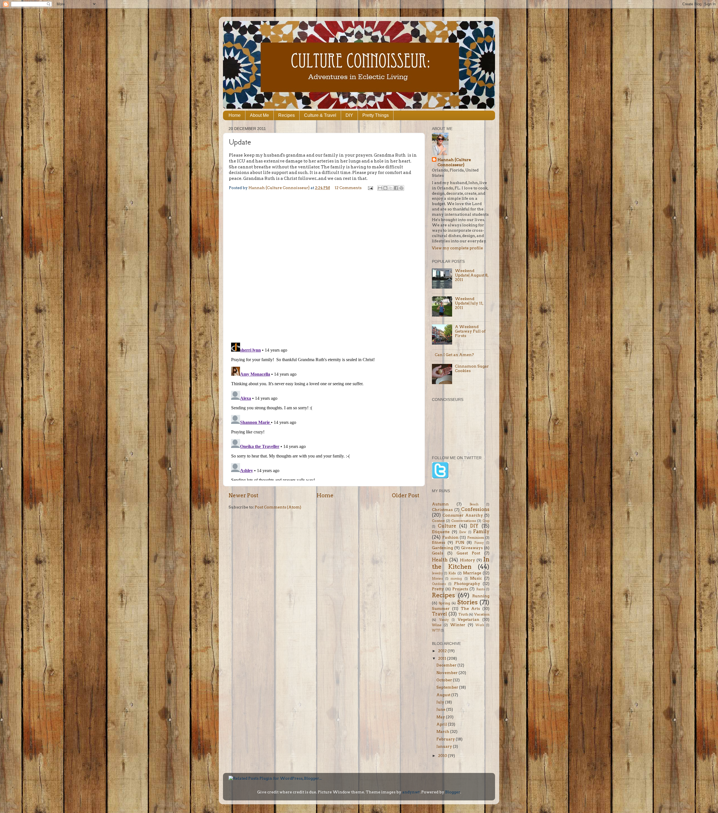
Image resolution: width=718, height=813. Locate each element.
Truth (463, 614)
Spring (444, 603)
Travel (439, 614)
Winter (457, 624)
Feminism (475, 537)
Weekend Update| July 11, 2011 (469, 303)
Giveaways (472, 547)
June (441, 709)
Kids (452, 573)
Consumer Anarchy (463, 515)
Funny (479, 543)
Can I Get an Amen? (454, 354)
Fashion (450, 537)
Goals (437, 553)
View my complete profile (457, 248)
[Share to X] (390, 188)
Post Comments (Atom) (278, 507)
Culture (447, 526)
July (440, 702)
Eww (462, 532)
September (447, 687)
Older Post (405, 495)
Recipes (286, 115)
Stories (467, 602)
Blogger (452, 792)
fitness (438, 542)
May (441, 717)
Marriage (472, 573)
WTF (436, 630)
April (442, 724)
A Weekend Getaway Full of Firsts (470, 331)
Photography (467, 583)
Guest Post (468, 553)
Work (479, 625)
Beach (474, 504)
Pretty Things (375, 115)
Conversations (463, 521)
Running (480, 596)
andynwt (411, 792)
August (443, 695)
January (444, 746)
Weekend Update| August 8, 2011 (471, 275)
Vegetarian (468, 619)
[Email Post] (370, 187)
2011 (442, 658)
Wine (436, 625)
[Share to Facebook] (396, 188)
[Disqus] (324, 266)
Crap (485, 521)
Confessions (475, 509)
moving (456, 578)
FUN (459, 542)
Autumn (440, 504)
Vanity (444, 620)
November (447, 672)
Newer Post (243, 495)
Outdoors (439, 584)
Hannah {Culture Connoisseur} (454, 162)
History (467, 560)
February (446, 739)
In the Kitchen (460, 563)
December (446, 665)
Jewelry (437, 573)
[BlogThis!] (385, 188)
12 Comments (348, 187)
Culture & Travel (320, 115)
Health (440, 560)
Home (235, 115)
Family (481, 531)
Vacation (481, 614)
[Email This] (380, 188)
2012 (443, 651)
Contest (438, 521)
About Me (259, 115)
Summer (441, 608)
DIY (349, 115)
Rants (480, 589)
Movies (437, 578)
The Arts (470, 608)
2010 (443, 755)
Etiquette (441, 531)
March (443, 731)
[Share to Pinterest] (401, 188)
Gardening (442, 547)
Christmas (442, 509)
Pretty (438, 589)
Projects (460, 589)
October (444, 680)
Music (476, 578)
